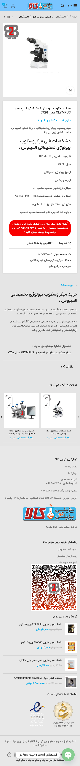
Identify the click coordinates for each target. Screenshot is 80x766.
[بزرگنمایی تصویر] (70, 90)
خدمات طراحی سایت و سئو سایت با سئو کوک (40, 760)
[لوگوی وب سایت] (40, 5)
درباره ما (72, 473)
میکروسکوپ (54, 266)
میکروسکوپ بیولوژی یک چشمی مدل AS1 (58, 432)
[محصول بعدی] (5, 17)
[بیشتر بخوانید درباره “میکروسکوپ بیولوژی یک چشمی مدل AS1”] (46, 404)
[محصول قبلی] (12, 17)
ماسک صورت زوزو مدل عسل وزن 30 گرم (40, 660)
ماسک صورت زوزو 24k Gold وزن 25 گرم (40, 624)
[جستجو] (62, 5)
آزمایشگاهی (61, 17)
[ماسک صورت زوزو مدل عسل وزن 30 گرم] (71, 664)
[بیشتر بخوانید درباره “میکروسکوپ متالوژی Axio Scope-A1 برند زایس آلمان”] (9, 404)
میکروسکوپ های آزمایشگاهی (34, 17)
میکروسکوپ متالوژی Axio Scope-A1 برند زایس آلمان (22, 432)
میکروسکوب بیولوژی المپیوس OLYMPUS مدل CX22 (39, 352)
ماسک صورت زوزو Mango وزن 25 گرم (41, 642)
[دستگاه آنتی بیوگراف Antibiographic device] (71, 682)
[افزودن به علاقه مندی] (46, 398)
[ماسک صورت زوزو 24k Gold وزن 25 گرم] (71, 629)
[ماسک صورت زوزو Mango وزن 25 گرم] (71, 647)
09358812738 (26, 228)
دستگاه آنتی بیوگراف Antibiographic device (38, 678)
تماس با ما (71, 467)
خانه (74, 17)
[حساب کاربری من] (13, 5)
